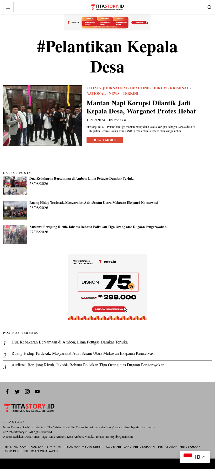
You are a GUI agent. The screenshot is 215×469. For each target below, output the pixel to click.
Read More (105, 140)
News (114, 93)
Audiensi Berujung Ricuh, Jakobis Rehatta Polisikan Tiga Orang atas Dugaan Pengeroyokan (97, 227)
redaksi (120, 119)
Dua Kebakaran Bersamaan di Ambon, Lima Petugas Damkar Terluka (82, 178)
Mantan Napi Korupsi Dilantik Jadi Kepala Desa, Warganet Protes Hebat (141, 107)
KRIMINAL (179, 88)
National (96, 93)
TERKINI (130, 93)
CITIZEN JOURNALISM (107, 88)
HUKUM (159, 88)
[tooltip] (7, 391)
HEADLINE (139, 88)
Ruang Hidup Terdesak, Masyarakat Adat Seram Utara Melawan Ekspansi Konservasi (93, 203)
